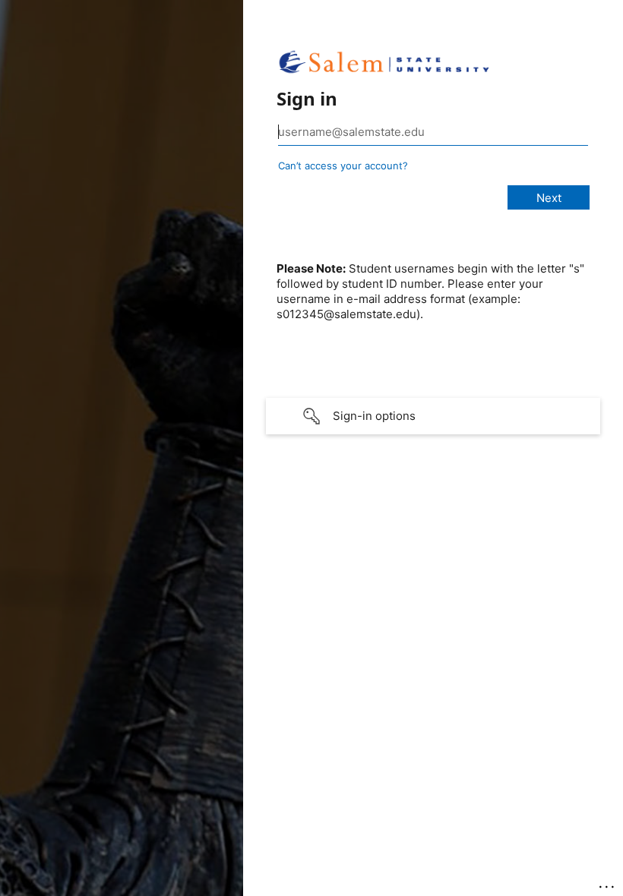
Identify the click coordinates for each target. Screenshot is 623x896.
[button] (433, 416)
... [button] (608, 883)
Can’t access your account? (343, 165)
